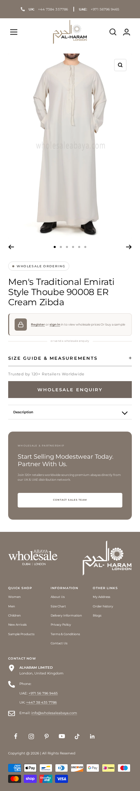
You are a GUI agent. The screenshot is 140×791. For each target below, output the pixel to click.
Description (23, 412)
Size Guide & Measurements (53, 358)
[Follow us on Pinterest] (46, 736)
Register (38, 324)
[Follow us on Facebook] (15, 736)
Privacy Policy (61, 624)
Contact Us (59, 643)
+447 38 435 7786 (41, 702)
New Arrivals (17, 624)
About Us (58, 597)
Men (11, 606)
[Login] (126, 32)
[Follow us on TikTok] (77, 736)
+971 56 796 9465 (43, 693)
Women (14, 597)
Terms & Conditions (65, 634)
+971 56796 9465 (99, 9)
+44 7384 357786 (48, 9)
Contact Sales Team (70, 499)
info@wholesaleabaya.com (54, 713)
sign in (55, 324)
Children (14, 615)
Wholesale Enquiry (70, 389)
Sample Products (21, 634)
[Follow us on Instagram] (31, 736)
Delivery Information (66, 615)
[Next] (129, 247)
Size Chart (58, 606)
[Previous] (11, 247)
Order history (103, 606)
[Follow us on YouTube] (61, 736)
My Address (101, 597)
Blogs (97, 615)
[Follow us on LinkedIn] (92, 736)
